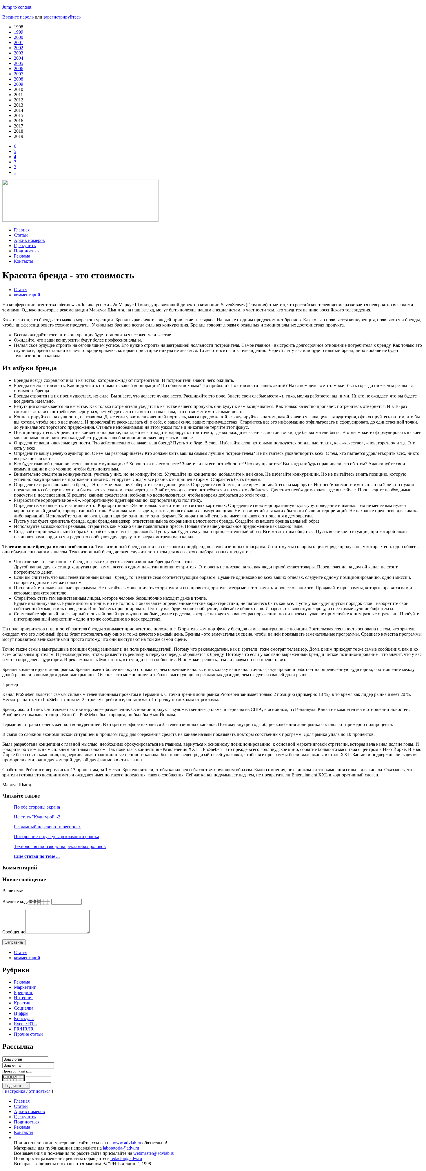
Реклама (22, 255)
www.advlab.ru (127, 1142)
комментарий (27, 294)
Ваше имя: (12, 890)
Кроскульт (24, 1018)
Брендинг (23, 992)
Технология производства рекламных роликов (60, 846)
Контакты (23, 261)
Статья (20, 289)
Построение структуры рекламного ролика (56, 836)
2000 (18, 37)
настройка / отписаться (27, 1091)
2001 (18, 42)
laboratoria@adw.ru (121, 1148)
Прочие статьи (28, 1034)
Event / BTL (25, 1023)
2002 (18, 47)
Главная (22, 229)
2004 (18, 58)
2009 (18, 84)
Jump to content (16, 7)
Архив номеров (29, 240)
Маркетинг (25, 987)
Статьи (21, 235)
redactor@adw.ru (126, 1158)
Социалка (23, 1008)
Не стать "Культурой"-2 (37, 816)
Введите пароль (18, 16)
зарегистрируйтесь (62, 16)
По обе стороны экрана (37, 807)
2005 (18, 63)
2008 (18, 78)
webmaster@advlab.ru (153, 1153)
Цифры (21, 1013)
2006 (18, 68)
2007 (18, 73)
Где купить (25, 245)
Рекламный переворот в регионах (47, 826)
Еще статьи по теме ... (37, 856)
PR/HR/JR (24, 1028)
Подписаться (26, 250)
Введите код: (15, 901)
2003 (18, 52)
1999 (18, 32)
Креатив (22, 1002)
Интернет (23, 997)
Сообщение (13, 931)
